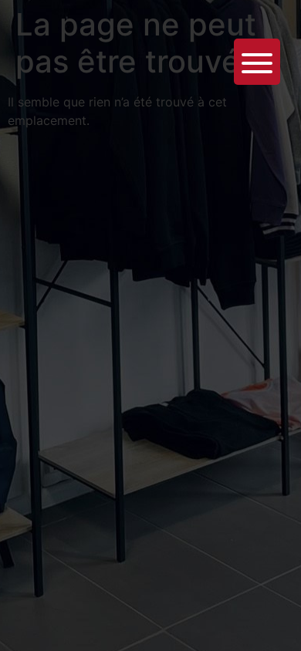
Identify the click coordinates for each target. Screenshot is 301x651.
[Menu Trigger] (257, 62)
